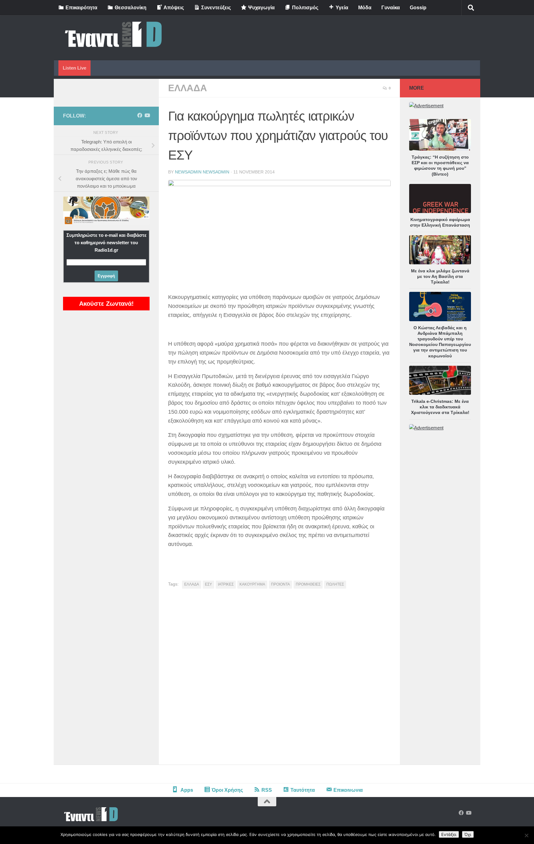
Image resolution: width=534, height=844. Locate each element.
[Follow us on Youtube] (147, 115)
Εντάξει (448, 834)
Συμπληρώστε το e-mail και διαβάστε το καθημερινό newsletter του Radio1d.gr (106, 242)
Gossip (418, 7)
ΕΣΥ (208, 584)
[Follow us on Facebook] (139, 115)
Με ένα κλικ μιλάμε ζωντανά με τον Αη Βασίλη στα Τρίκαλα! (440, 276)
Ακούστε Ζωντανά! (106, 303)
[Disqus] (279, 679)
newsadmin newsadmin (202, 171)
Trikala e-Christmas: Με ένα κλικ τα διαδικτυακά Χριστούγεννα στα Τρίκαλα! (440, 407)
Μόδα (364, 7)
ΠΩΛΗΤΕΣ (335, 584)
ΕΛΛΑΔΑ (187, 88)
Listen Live (74, 67)
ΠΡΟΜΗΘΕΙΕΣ (308, 584)
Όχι (467, 834)
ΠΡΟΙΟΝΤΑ (280, 584)
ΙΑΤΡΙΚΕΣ (226, 584)
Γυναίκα (390, 7)
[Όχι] (526, 835)
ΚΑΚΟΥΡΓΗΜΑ (252, 584)
